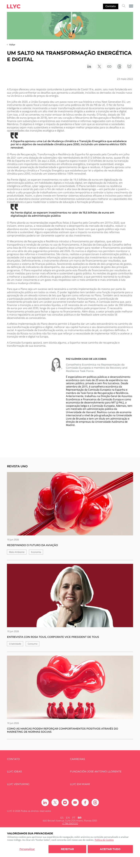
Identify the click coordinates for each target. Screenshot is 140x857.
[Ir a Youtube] (75, 802)
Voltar (12, 44)
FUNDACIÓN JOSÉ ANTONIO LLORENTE (96, 771)
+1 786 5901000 (70, 823)
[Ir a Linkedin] (45, 802)
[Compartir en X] (99, 66)
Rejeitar (67, 849)
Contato (110, 6)
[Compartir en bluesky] (129, 66)
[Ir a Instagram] (65, 802)
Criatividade (15, 643)
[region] (70, 842)
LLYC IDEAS (14, 771)
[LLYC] (13, 6)
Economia (36, 552)
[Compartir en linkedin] (89, 66)
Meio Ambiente (16, 552)
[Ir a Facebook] (85, 802)
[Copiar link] (109, 66)
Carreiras (77, 759)
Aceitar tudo (110, 849)
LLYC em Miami (80, 784)
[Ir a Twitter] (55, 802)
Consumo (33, 643)
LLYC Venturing (18, 784)
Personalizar (27, 849)
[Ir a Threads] (95, 802)
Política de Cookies (104, 839)
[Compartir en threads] (119, 66)
